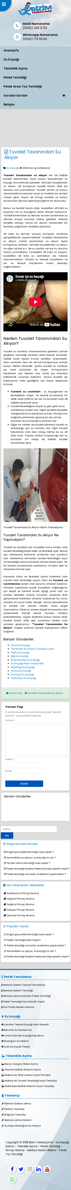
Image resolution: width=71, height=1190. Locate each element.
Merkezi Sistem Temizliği (18, 990)
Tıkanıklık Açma (15, 68)
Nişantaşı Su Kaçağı (23, 667)
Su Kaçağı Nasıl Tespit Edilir (27, 663)
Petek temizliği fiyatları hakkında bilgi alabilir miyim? (38, 868)
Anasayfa (11, 50)
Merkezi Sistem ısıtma (17, 1103)
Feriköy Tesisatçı (14, 1109)
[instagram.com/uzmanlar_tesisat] (30, 1169)
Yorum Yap (15, 693)
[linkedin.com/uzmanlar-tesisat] (38, 1169)
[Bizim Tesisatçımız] (35, 15)
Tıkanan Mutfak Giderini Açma (23, 1069)
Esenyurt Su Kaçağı (22, 674)
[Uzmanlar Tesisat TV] (47, 1169)
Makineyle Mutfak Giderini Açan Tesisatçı (29, 1086)
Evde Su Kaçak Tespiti (16, 1046)
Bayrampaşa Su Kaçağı (25, 660)
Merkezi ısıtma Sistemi (17, 1120)
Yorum (10, 720)
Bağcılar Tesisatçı (15, 1114)
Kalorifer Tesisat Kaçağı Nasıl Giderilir (26, 1024)
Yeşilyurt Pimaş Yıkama (20, 898)
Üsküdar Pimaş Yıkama (21, 915)
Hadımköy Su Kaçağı (23, 678)
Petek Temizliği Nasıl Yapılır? (24, 940)
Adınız (9, 759)
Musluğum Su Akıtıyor (16, 1041)
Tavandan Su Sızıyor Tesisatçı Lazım (32, 649)
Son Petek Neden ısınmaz (18, 1007)
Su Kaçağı (11, 59)
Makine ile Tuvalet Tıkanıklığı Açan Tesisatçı (31, 1080)
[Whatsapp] (12, 1179)
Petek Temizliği (15, 77)
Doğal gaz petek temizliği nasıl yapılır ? (30, 852)
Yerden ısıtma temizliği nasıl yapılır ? (28, 863)
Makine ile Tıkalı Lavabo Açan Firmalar (28, 1075)
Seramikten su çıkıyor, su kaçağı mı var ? (31, 857)
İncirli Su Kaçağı (20, 645)
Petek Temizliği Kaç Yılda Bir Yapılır (24, 1001)
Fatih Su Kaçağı (20, 652)
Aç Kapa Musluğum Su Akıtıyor (22, 1125)
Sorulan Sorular (16, 95)
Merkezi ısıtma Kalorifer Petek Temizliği (27, 996)
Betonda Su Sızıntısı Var (17, 1030)
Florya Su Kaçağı (21, 671)
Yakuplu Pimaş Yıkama (20, 910)
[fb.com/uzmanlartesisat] (12, 1169)
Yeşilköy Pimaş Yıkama (20, 904)
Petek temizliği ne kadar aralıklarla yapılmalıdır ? (36, 874)
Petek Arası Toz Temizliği (23, 86)
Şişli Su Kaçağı (19, 656)
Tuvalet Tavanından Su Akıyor (32, 155)
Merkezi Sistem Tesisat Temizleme (24, 985)
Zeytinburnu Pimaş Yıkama (23, 893)
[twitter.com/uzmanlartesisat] (21, 1169)
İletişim (9, 104)
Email (8, 771)
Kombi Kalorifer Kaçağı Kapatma (23, 1035)
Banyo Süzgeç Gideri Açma (21, 1064)
